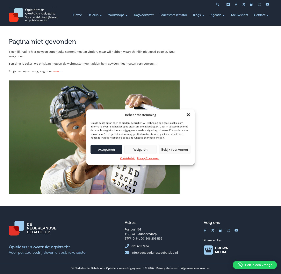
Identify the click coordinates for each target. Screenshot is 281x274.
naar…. (57, 71)
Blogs (197, 15)
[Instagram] (259, 4)
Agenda (215, 15)
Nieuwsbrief (239, 15)
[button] (188, 115)
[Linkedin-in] (251, 4)
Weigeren (140, 149)
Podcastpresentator (173, 15)
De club (93, 15)
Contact (259, 15)
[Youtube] (267, 4)
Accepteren (106, 149)
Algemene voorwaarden (195, 268)
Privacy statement (167, 268)
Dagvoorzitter (144, 15)
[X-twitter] (243, 4)
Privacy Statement (148, 158)
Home (77, 15)
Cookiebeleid (127, 158)
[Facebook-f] (235, 4)
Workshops (116, 15)
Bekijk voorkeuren (174, 149)
